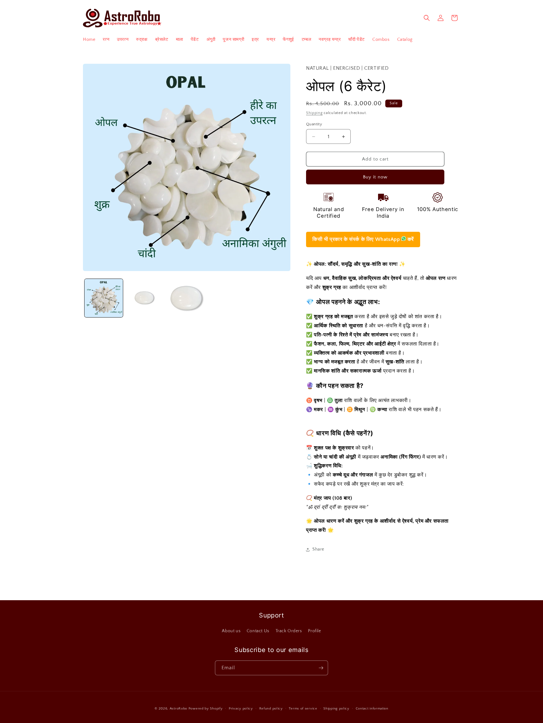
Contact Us (258, 630)
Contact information (372, 708)
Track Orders (289, 630)
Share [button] (318, 549)
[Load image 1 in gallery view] (104, 298)
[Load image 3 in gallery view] (186, 298)
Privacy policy (241, 708)
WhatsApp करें (363, 239)
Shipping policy (336, 708)
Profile (314, 630)
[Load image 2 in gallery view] (145, 298)
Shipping (314, 113)
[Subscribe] (321, 667)
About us (231, 630)
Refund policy (271, 708)
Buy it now (375, 177)
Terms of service (303, 708)
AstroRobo (178, 708)
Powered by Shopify (206, 708)
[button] (427, 18)
